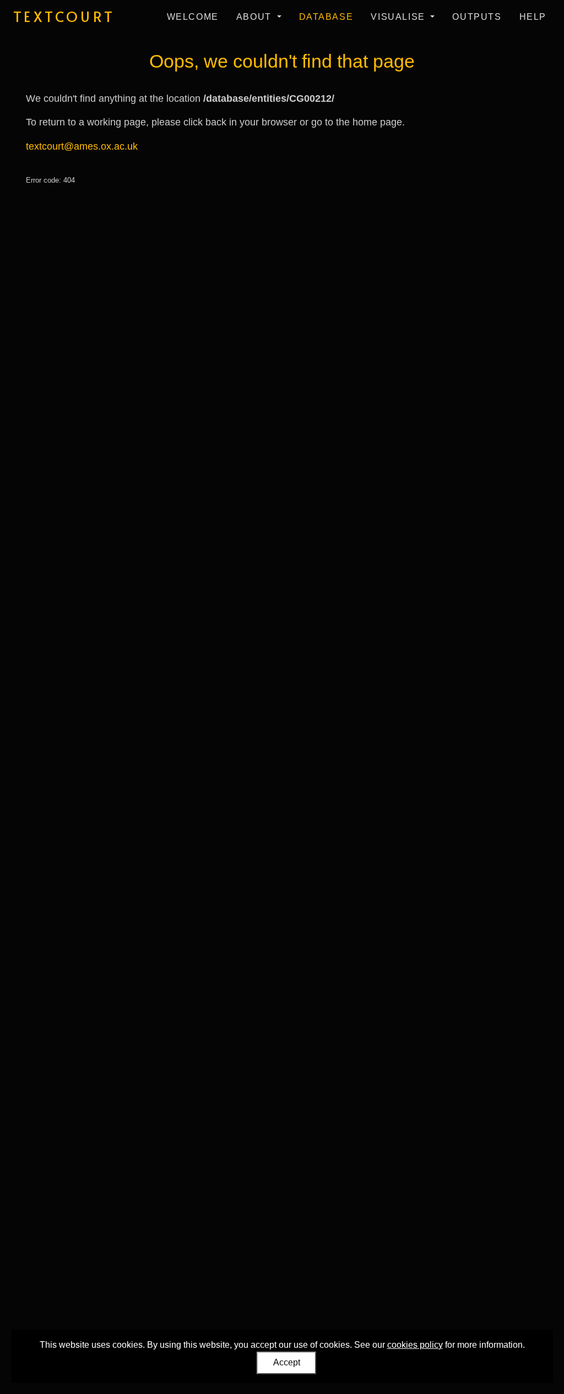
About (255, 16)
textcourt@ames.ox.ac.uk (82, 146)
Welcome (193, 16)
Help (532, 16)
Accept (286, 1362)
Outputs (476, 16)
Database (326, 16)
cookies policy (415, 1344)
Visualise (399, 16)
